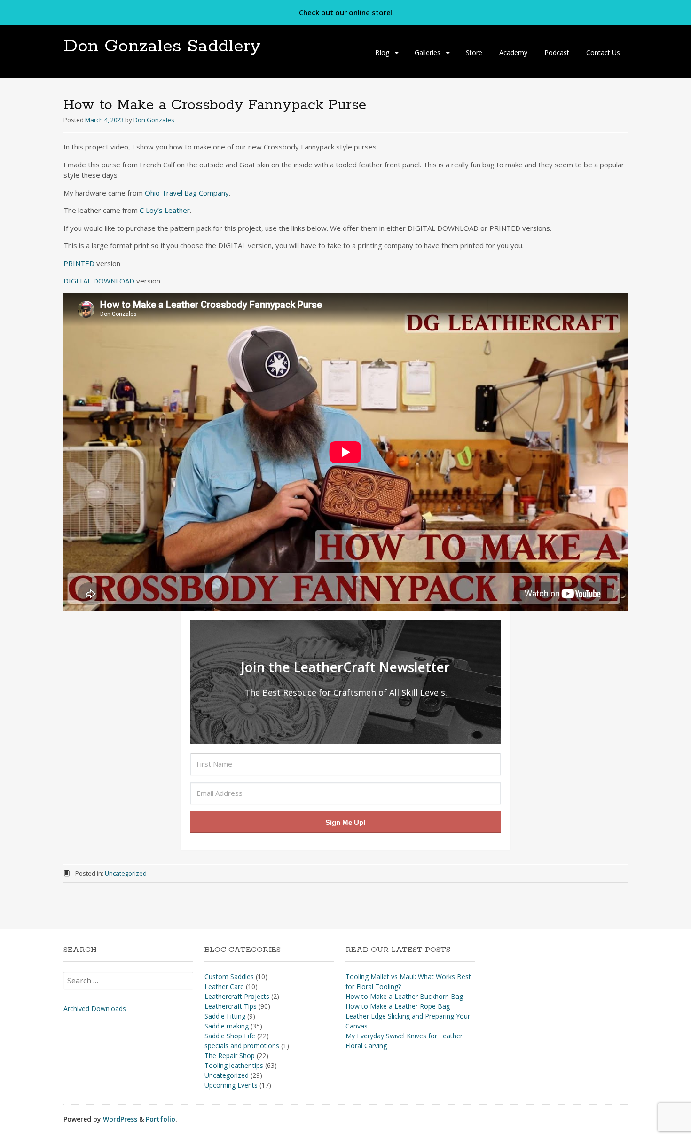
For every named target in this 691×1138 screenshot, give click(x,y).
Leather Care (224, 986)
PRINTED (79, 263)
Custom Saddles (229, 976)
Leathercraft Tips (230, 1006)
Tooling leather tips (233, 1065)
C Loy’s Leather (165, 210)
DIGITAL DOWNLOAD (98, 280)
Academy (513, 52)
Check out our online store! (346, 12)
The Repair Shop (229, 1055)
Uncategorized (126, 873)
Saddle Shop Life (229, 1035)
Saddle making (226, 1025)
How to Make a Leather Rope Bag (398, 1006)
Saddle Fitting (224, 1016)
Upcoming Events (231, 1085)
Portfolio (160, 1118)
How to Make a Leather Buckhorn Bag (404, 996)
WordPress (120, 1118)
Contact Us (603, 52)
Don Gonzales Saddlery (162, 46)
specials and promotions (241, 1045)
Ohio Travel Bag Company (187, 192)
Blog (382, 52)
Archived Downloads (94, 1008)
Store (474, 52)
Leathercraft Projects (236, 996)
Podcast (556, 52)
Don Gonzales (153, 120)
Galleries (427, 52)
